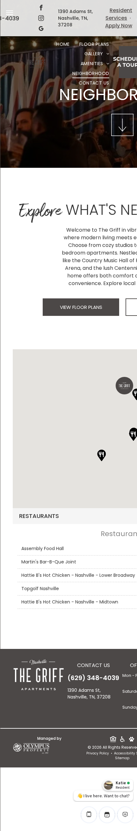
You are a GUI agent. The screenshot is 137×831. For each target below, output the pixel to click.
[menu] (9, 12)
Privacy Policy (97, 753)
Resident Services (118, 14)
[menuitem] (63, 44)
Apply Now (118, 25)
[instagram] (41, 19)
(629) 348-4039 (93, 677)
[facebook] (41, 8)
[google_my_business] (41, 29)
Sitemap (122, 758)
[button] (124, 385)
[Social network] (113, 740)
